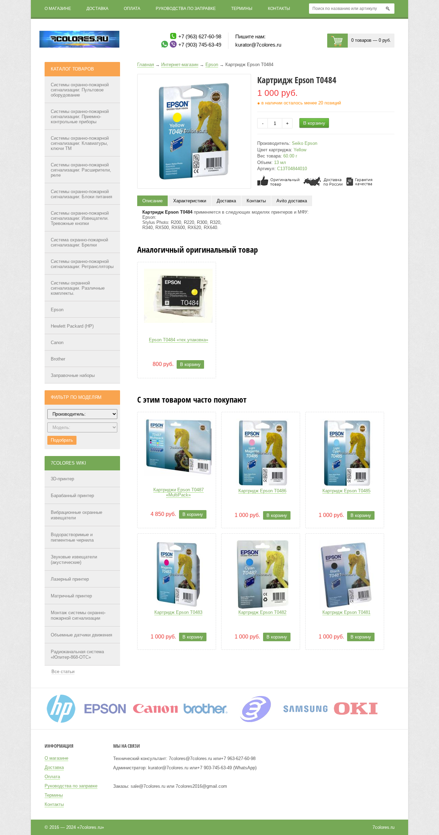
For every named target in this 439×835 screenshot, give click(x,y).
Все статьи (62, 671)
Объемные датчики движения (81, 634)
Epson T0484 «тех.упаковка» (178, 339)
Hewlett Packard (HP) (72, 326)
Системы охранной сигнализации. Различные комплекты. (78, 288)
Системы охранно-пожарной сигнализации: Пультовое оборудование (80, 90)
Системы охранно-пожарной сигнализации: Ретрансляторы (82, 264)
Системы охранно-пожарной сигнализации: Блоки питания (81, 194)
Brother (58, 359)
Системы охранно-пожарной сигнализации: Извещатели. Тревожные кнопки (80, 218)
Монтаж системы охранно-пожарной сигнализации (78, 615)
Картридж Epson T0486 (262, 490)
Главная (145, 64)
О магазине (58, 8)
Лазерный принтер (70, 579)
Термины (241, 8)
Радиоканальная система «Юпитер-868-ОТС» (77, 654)
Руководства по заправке (186, 8)
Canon (57, 342)
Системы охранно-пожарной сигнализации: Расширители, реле (81, 170)
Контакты (279, 8)
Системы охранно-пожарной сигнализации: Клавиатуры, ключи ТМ (80, 143)
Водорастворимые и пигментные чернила (72, 537)
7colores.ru (383, 827)
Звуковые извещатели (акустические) (74, 559)
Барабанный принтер (72, 495)
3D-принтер (62, 478)
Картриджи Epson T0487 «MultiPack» (178, 492)
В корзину (314, 123)
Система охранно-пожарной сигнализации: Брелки (79, 242)
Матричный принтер (71, 595)
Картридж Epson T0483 (178, 612)
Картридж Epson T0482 (262, 612)
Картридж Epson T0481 (346, 612)
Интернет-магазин (179, 64)
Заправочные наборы (73, 375)
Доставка (97, 8)
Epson (57, 309)
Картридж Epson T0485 (346, 490)
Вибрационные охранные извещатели (76, 515)
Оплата (132, 8)
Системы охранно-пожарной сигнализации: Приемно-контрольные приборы (80, 116)
